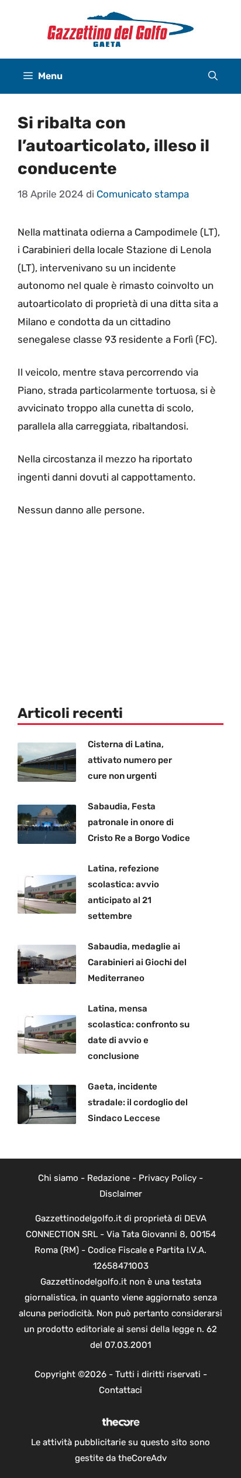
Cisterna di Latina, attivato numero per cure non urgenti (130, 760)
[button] (213, 76)
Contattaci (120, 1390)
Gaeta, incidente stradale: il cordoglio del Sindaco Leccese (138, 1102)
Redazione (108, 1178)
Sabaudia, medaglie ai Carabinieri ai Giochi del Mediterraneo (137, 962)
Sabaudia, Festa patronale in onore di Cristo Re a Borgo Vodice (139, 822)
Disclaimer (120, 1193)
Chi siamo (58, 1178)
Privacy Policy (168, 1178)
